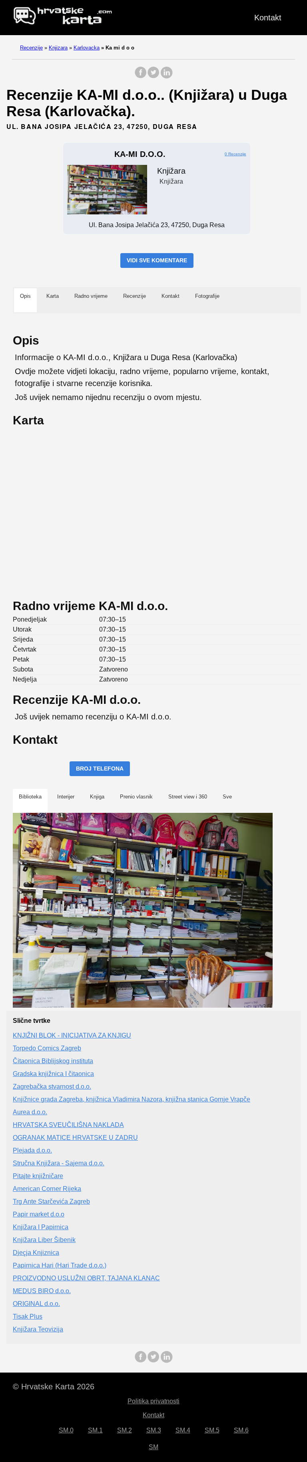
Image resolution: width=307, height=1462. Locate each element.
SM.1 (95, 1430)
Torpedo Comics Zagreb (47, 1048)
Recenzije (31, 48)
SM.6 (241, 1430)
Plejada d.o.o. (32, 1150)
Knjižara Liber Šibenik (44, 1239)
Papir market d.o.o (38, 1214)
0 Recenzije (235, 154)
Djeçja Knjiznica (36, 1252)
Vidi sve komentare (157, 260)
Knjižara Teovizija (38, 1329)
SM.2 (124, 1430)
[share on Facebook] (140, 76)
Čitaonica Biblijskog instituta (53, 1061)
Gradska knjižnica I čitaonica (53, 1073)
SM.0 (66, 1430)
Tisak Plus (27, 1316)
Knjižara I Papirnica (40, 1227)
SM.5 (212, 1430)
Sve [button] (227, 797)
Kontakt (267, 17)
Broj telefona (100, 768)
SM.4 (182, 1430)
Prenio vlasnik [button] (136, 797)
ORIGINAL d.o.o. (36, 1303)
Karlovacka (87, 48)
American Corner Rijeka (47, 1188)
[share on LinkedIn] (166, 76)
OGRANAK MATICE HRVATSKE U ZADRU (75, 1137)
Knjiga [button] (97, 797)
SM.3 (153, 1430)
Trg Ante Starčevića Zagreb (51, 1201)
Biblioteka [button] (30, 797)
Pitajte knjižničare (38, 1176)
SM (153, 1447)
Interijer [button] (65, 797)
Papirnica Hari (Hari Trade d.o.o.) (59, 1265)
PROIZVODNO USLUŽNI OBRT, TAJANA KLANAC (86, 1278)
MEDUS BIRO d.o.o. (42, 1291)
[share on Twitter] (153, 76)
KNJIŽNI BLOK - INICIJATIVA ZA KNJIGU (72, 1035)
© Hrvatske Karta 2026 (53, 1386)
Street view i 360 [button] (187, 797)
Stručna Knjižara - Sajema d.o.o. (58, 1163)
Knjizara (58, 48)
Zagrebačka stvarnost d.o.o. (52, 1086)
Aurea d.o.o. (30, 1112)
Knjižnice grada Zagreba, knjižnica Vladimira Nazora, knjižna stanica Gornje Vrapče (131, 1099)
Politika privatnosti (153, 1401)
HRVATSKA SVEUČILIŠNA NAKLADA (68, 1124)
